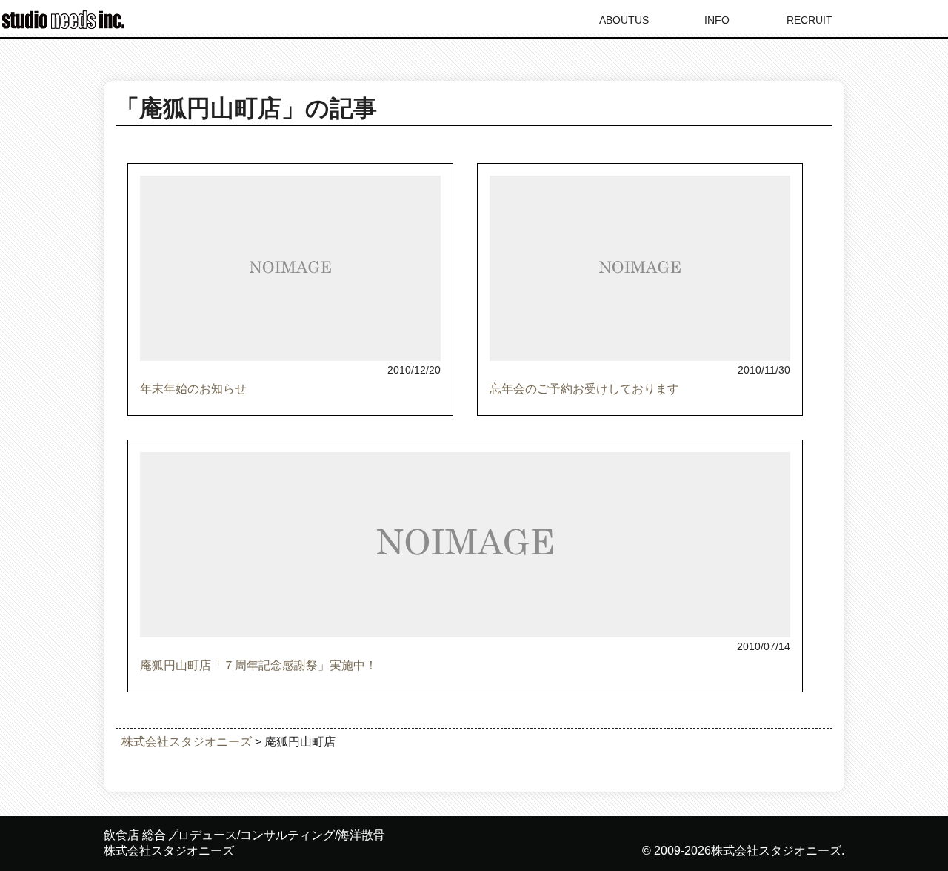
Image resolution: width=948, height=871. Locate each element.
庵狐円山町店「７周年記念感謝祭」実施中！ (258, 665)
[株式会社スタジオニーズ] (66, 25)
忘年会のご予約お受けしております (584, 388)
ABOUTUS (624, 20)
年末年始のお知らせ (193, 388)
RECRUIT (809, 20)
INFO (717, 20)
